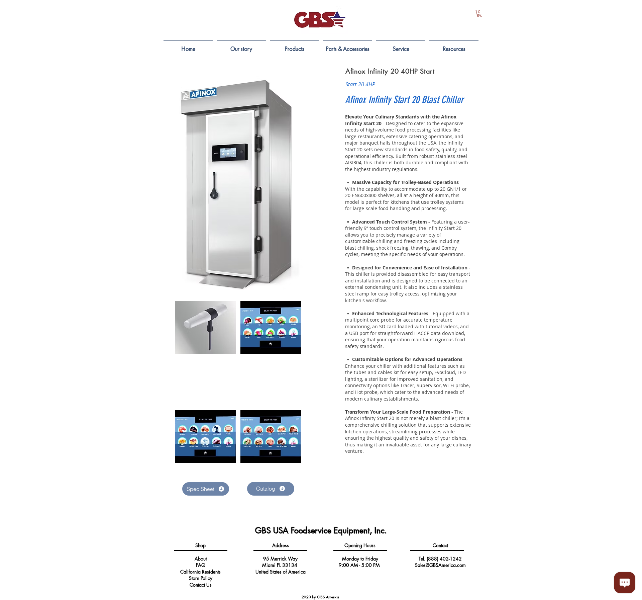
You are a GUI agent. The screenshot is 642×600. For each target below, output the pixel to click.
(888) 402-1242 (444, 558)
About (201, 558)
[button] (479, 13)
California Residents (200, 572)
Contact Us (201, 585)
